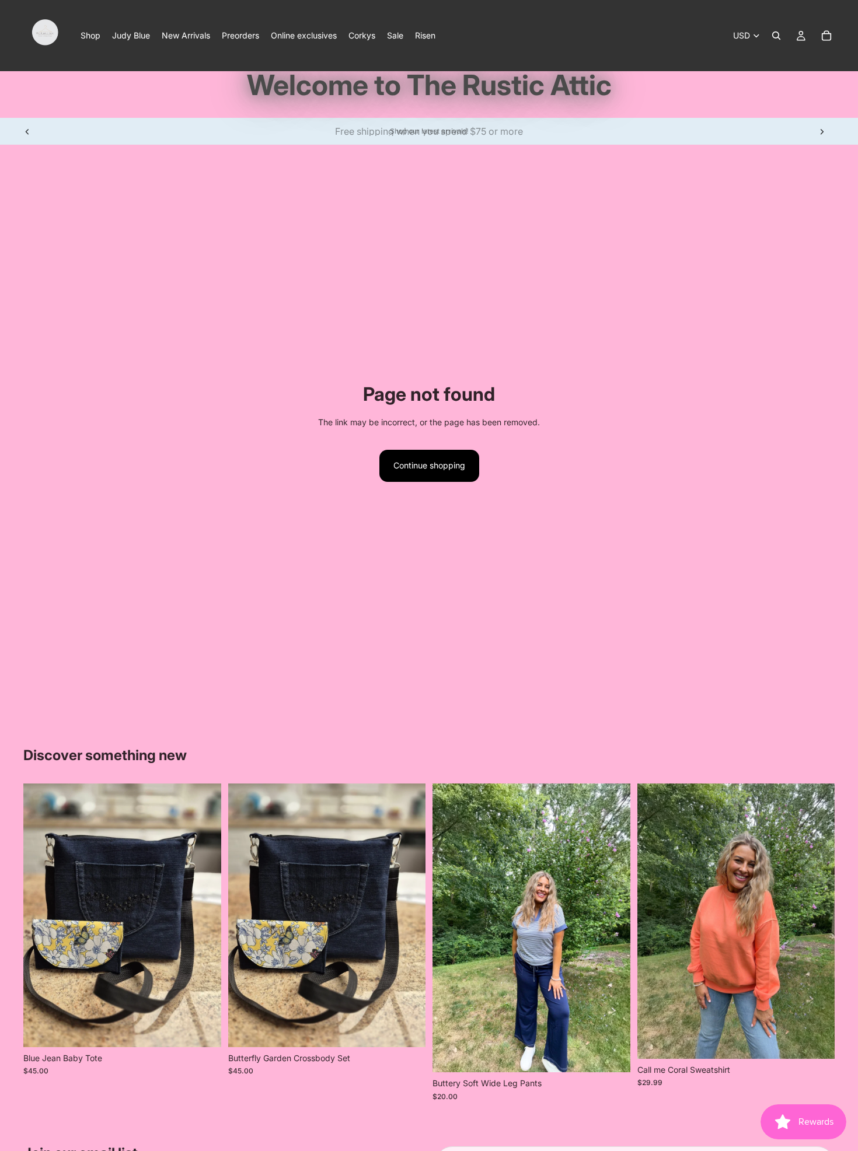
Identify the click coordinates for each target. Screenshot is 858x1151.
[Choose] (816, 1040)
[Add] (203, 1029)
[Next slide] (822, 131)
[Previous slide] (27, 131)
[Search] (776, 35)
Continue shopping (429, 465)
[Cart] (826, 35)
